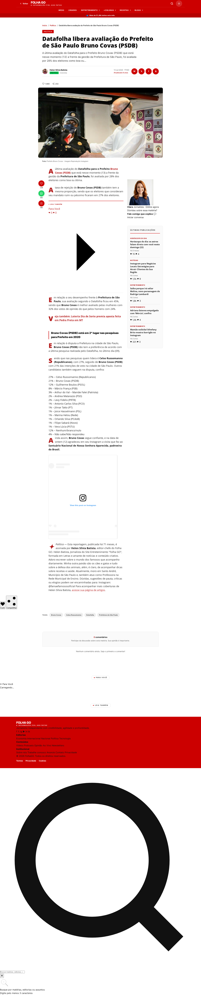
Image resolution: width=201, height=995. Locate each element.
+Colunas (109, 10)
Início (61, 10)
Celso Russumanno (73, 615)
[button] (145, 199)
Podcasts (29, 745)
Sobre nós (21, 752)
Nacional (45, 738)
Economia (21, 738)
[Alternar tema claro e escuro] (179, 4)
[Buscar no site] (172, 4)
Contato (60, 752)
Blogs (138, 10)
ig (21, 731)
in (26, 731)
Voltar (25, 3)
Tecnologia (65, 738)
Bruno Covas (56, 615)
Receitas (124, 10)
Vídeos (19, 745)
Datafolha (90, 615)
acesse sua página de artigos (88, 590)
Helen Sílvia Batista (58, 70)
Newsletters (58, 745)
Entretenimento (89, 10)
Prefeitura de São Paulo (108, 615)
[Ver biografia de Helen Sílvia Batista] (45, 71)
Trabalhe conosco (36, 752)
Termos (19, 761)
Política (53, 25)
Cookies (42, 761)
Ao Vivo (47, 745)
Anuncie (51, 752)
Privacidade (71, 752)
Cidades (73, 10)
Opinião (38, 745)
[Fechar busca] (2, 976)
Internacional (33, 738)
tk (29, 731)
